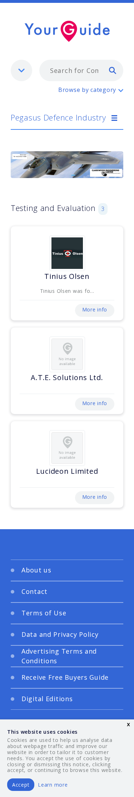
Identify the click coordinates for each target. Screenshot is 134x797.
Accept (20, 784)
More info (94, 309)
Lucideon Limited (67, 471)
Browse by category (87, 90)
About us (36, 570)
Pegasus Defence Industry (58, 117)
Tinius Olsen (67, 276)
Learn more (53, 784)
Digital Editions (47, 698)
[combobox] (81, 70)
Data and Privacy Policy (60, 634)
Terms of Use (43, 613)
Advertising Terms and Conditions (59, 656)
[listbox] (21, 70)
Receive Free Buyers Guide (65, 677)
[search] (112, 70)
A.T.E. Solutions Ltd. (67, 377)
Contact (34, 591)
